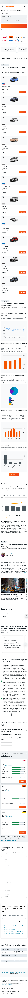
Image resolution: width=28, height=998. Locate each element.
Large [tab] (14, 495)
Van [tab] (24, 495)
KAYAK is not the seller (7, 988)
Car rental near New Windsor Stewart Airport (14, 933)
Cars (10, 970)
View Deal (22, 92)
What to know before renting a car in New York (12, 594)
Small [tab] (3, 495)
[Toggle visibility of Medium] (11, 400)
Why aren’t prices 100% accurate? (10, 994)
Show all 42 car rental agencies (8, 840)
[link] (14, 474)
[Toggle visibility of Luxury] (11, 404)
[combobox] (5, 13)
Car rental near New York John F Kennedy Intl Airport (14, 926)
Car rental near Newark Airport (11, 929)
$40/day (19, 11)
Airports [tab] (5, 915)
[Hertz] (24, 812)
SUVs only (5, 30)
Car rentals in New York (20, 972)
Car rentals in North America (17, 970)
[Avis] (24, 761)
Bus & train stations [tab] (14, 915)
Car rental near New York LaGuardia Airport (13, 931)
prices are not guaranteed (7, 984)
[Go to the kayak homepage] (9, 6)
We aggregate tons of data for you (10, 991)
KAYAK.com (5, 970)
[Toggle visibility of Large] (11, 402)
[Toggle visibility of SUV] (11, 398)
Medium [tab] (9, 495)
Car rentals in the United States (8, 972)
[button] (2, 6)
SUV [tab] (19, 495)
